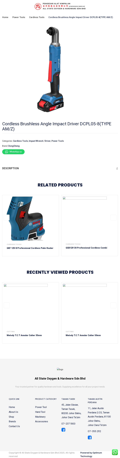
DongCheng (14, 146)
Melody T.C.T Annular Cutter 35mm (24, 335)
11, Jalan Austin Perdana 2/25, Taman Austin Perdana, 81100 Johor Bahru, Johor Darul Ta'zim (99, 417)
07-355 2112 (94, 431)
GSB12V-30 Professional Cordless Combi (86, 248)
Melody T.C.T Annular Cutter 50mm (83, 335)
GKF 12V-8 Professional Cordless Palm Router (30, 248)
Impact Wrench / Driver (40, 141)
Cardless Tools (36, 17)
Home (5, 17)
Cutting (11, 331)
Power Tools (18, 17)
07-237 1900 (68, 423)
